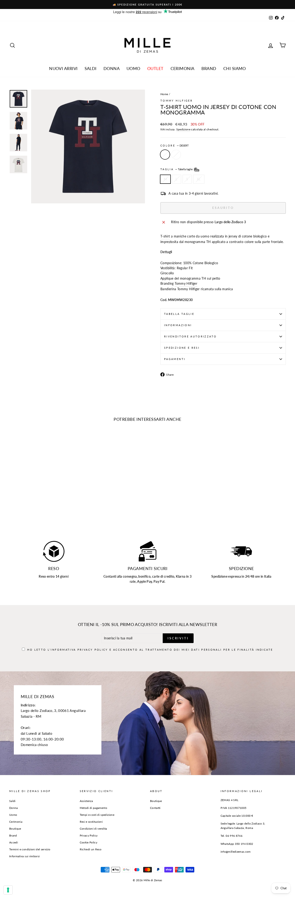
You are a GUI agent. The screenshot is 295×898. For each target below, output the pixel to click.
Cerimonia (183, 68)
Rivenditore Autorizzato (190, 336)
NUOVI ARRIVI (63, 68)
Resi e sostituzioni (91, 821)
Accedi (13, 842)
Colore (174, 145)
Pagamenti (174, 358)
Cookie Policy (88, 842)
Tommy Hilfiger (176, 100)
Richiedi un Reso (91, 849)
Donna (111, 68)
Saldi (12, 801)
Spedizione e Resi (182, 347)
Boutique (15, 828)
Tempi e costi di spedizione (97, 814)
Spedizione (183, 129)
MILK (176, 154)
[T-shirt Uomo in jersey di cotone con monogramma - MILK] (18, 512)
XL (199, 179)
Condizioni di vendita (93, 828)
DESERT (165, 154)
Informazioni (178, 325)
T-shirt (165, 236)
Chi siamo (234, 68)
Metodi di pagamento (93, 808)
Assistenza (86, 801)
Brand (208, 68)
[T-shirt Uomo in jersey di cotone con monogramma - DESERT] (12, 512)
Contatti (155, 808)
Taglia (176, 169)
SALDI (91, 68)
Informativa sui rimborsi (24, 856)
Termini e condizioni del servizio (29, 849)
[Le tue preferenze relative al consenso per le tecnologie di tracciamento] (8, 890)
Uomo (133, 68)
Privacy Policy (92, 649)
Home (164, 94)
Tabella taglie (179, 313)
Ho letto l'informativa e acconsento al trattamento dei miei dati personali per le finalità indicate (150, 649)
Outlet (155, 68)
